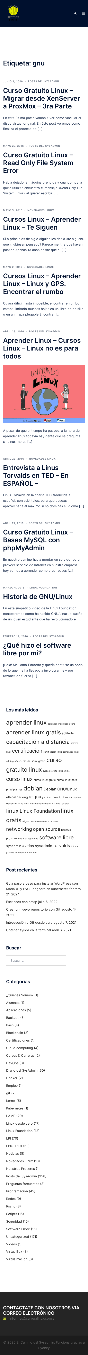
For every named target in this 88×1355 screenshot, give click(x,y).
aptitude (68, 733)
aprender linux (26, 722)
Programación (17, 1191)
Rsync (10, 1206)
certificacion (27, 750)
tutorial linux (21, 852)
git (8, 1093)
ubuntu (32, 852)
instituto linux (22, 803)
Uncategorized (17, 1236)
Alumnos (12, 1003)
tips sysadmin (39, 845)
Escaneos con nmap (21, 902)
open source (46, 829)
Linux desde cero (19, 1123)
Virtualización (16, 1259)
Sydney (44, 1348)
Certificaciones (18, 1040)
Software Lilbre (18, 1229)
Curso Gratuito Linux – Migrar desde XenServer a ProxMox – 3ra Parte (41, 98)
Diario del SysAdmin (21, 1070)
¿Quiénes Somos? (19, 995)
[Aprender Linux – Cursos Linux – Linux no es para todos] (44, 394)
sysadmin (13, 846)
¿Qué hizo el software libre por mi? (37, 649)
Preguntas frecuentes (22, 1184)
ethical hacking (17, 797)
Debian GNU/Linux (60, 789)
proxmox (11, 838)
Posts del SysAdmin (43, 81)
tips (24, 846)
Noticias (12, 1153)
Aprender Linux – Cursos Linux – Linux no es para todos (42, 348)
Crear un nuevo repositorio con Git (33, 909)
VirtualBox (14, 1251)
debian (33, 788)
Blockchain (14, 1033)
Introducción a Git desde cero (29, 922)
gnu (37, 796)
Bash (10, 1025)
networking (19, 829)
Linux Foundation (43, 587)
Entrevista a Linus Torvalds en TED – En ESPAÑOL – (36, 475)
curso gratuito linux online (56, 771)
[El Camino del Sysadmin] (13, 13)
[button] (75, 13)
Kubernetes (14, 1108)
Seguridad (14, 1221)
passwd (66, 829)
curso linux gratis (45, 779)
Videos (11, 1244)
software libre (56, 837)
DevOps (12, 1063)
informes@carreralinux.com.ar (32, 1318)
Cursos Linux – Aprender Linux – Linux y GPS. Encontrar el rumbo (42, 284)
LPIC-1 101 (14, 1146)
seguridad (33, 838)
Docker (11, 1078)
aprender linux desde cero (61, 724)
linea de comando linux (41, 803)
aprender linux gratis (33, 732)
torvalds (61, 845)
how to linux (60, 797)
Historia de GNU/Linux (37, 597)
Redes (11, 1199)
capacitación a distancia (38, 741)
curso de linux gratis (32, 761)
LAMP (10, 1116)
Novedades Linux (40, 210)
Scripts (11, 1214)
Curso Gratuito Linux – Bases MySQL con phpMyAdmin (38, 540)
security (22, 838)
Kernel (11, 1101)
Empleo (12, 1085)
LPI (8, 1138)
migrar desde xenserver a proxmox (41, 821)
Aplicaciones (16, 1010)
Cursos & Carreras (20, 1055)
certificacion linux (52, 752)
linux (12, 810)
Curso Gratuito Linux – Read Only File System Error (38, 163)
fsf (31, 797)
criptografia (12, 761)
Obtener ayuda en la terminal (28, 930)
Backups (12, 1018)
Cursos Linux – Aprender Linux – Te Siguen (42, 223)
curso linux (19, 779)
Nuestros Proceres (20, 1169)
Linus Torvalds (62, 803)
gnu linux (47, 797)
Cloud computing (19, 1048)
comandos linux (71, 752)
